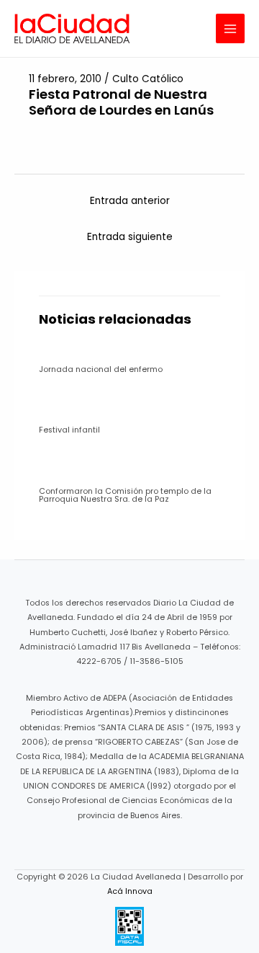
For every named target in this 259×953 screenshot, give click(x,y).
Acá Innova (130, 891)
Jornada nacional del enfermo (101, 369)
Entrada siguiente (130, 237)
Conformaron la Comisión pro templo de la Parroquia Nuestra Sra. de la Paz (125, 495)
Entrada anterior (130, 201)
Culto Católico (147, 79)
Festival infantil (69, 430)
